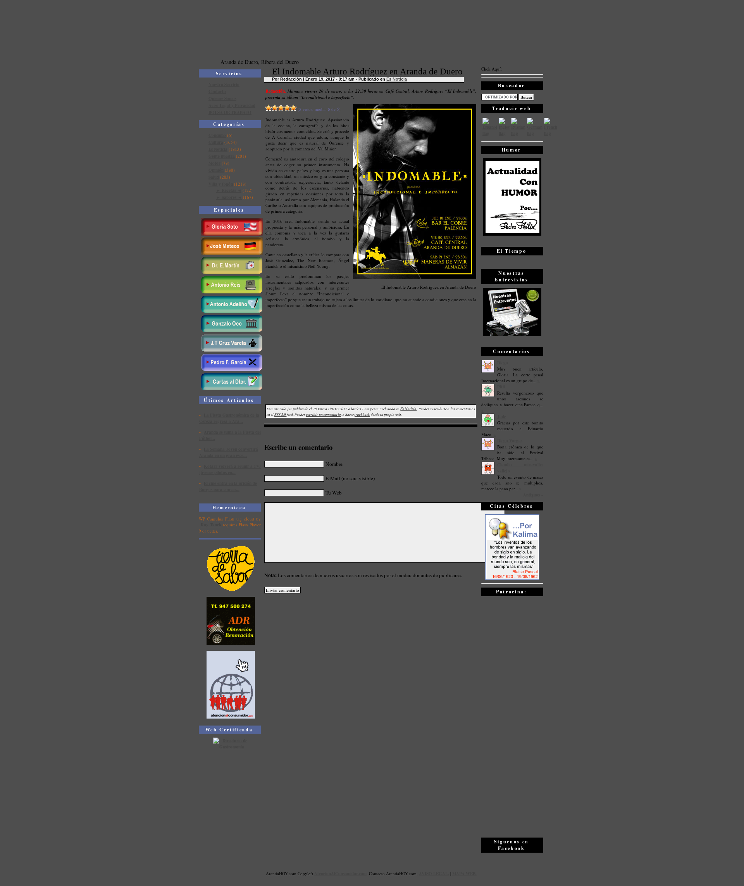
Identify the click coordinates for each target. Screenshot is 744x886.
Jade (501, 417)
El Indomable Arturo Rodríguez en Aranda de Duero (367, 71)
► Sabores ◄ (229, 197)
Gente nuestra (221, 156)
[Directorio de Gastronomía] (231, 747)
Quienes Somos (222, 98)
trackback (362, 414)
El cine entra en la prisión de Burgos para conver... (228, 486)
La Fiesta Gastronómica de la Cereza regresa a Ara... (229, 418)
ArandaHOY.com (401, 873)
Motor (214, 163)
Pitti (501, 387)
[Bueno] (281, 108)
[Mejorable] (268, 108)
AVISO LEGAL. (434, 873)
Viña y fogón (220, 184)
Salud (213, 177)
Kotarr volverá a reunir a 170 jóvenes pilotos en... (230, 469)
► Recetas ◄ (228, 190)
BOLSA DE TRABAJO (229, 112)
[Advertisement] (512, 716)
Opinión (216, 170)
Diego (502, 363)
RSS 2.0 (280, 414)
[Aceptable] (275, 108)
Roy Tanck (211, 525)
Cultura (215, 142)
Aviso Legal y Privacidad (231, 105)
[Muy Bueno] (287, 108)
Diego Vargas (509, 441)
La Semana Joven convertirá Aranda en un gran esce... (228, 452)
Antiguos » (533, 495)
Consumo (217, 135)
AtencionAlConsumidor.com (340, 873)
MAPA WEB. (464, 873)
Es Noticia (217, 149)
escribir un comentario (323, 414)
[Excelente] (293, 108)
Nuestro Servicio (223, 84)
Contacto (217, 91)
